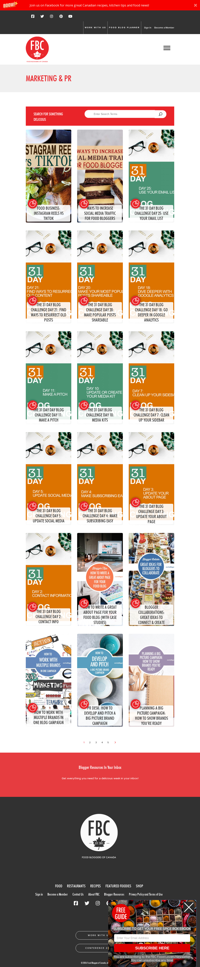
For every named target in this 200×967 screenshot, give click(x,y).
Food (58, 886)
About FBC (93, 894)
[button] (100, 5)
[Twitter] (42, 17)
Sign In (147, 27)
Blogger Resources (114, 894)
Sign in (39, 894)
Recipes (95, 886)
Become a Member (164, 27)
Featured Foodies (118, 886)
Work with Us (95, 27)
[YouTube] (70, 17)
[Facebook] (32, 17)
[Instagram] (51, 17)
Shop (139, 886)
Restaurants (76, 886)
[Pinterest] (60, 17)
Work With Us (99, 935)
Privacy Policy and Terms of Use (146, 894)
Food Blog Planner (124, 27)
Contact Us (78, 894)
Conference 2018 (99, 948)
